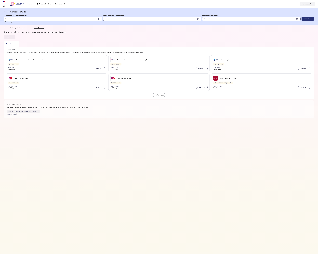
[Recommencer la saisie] (98, 19)
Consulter (98, 69)
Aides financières (11, 44)
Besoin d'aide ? (306, 4)
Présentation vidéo (45, 4)
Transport (15, 28)
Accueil (31, 4)
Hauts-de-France (39, 28)
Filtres (7, 37)
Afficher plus (160, 95)
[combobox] (246, 18)
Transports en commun (25, 28)
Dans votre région (60, 4)
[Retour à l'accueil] (15, 4)
